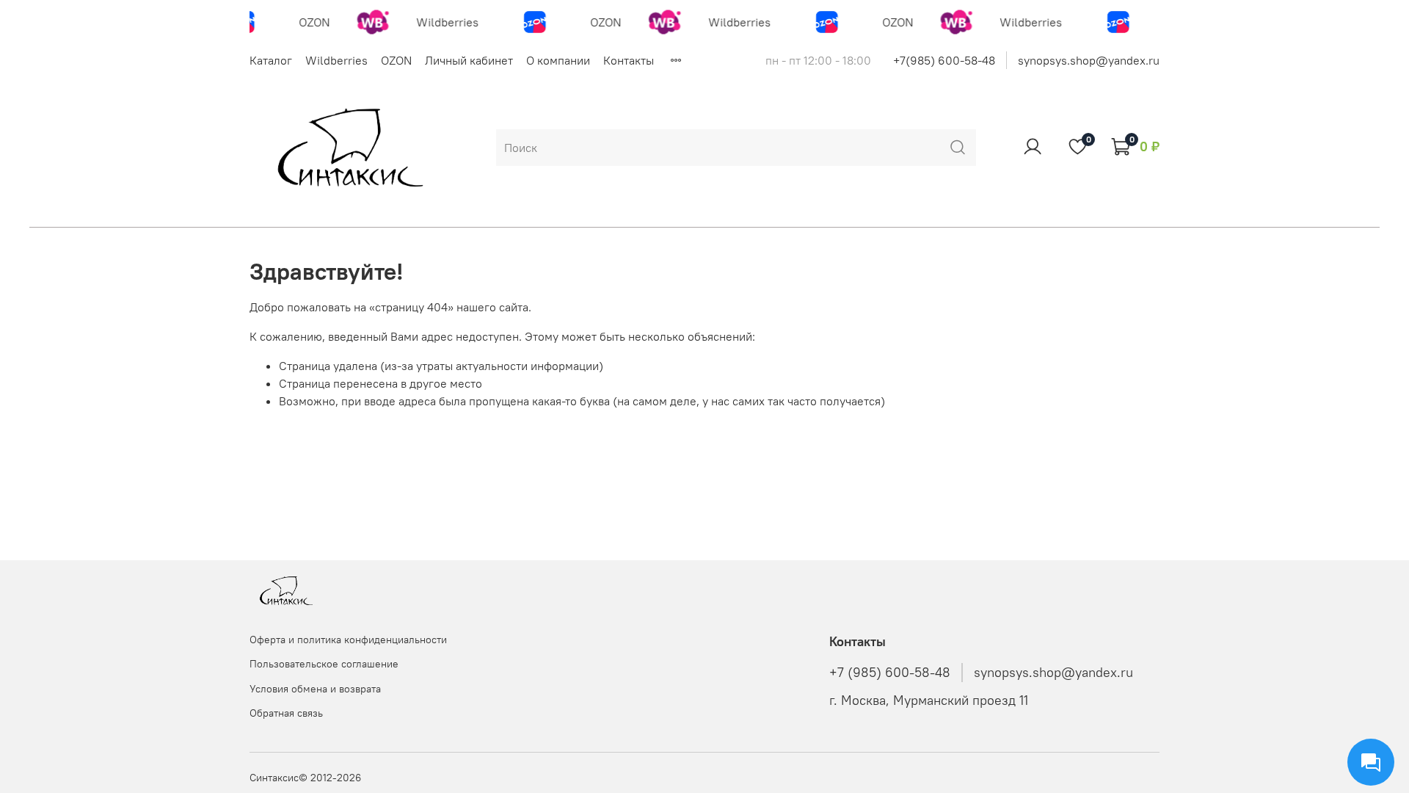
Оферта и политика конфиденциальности (348, 639)
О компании (558, 60)
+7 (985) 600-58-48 (889, 673)
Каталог (271, 60)
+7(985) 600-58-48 (944, 60)
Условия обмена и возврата (315, 688)
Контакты (628, 60)
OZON (396, 60)
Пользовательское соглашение (324, 663)
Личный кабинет (469, 60)
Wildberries (336, 60)
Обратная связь (286, 713)
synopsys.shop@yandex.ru (1088, 60)
